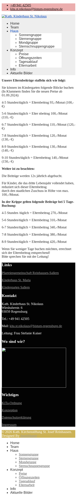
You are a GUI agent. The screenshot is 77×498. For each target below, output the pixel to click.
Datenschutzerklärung (16, 417)
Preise (24, 54)
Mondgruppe (28, 42)
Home (14, 23)
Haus (14, 31)
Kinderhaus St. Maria (16, 280)
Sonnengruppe (30, 35)
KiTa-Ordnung (12, 403)
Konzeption (10, 410)
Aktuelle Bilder (21, 73)
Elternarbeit (27, 65)
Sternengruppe (30, 39)
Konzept (16, 50)
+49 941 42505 (20, 5)
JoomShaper (28, 436)
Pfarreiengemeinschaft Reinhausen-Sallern (30, 273)
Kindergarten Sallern (16, 287)
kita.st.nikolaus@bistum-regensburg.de (36, 9)
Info (13, 69)
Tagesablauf (28, 61)
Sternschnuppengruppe (37, 46)
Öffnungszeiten (30, 58)
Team (14, 27)
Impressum (9, 424)
